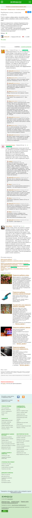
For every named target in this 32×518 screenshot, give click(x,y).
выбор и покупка (19, 18)
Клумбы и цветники (20, 9)
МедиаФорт (10, 499)
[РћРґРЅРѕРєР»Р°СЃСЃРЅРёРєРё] (26, 12)
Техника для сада (5, 455)
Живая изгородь (20, 442)
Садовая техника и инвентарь (6, 453)
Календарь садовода (6, 422)
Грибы (18, 420)
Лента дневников (5, 407)
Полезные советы (5, 428)
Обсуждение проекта (16, 492)
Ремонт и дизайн (5, 465)
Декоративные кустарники (7, 438)
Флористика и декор (6, 448)
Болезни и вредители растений (24, 425)
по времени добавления (26, 46)
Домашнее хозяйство (7, 472)
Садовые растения (21, 414)
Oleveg (7, 50)
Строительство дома (6, 463)
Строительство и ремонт (7, 462)
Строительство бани (6, 468)
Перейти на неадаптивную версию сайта (16, 6)
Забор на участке (20, 444)
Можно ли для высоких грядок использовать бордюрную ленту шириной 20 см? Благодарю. (14, 264)
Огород (18, 409)
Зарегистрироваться (7, 381)
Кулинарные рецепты (6, 482)
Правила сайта (25, 501)
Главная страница (6, 406)
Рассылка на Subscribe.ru (18, 400)
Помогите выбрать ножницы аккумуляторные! (22, 293)
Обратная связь (5, 501)
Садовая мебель (20, 451)
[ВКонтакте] (18, 397)
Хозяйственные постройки (7, 467)
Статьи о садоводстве (6, 411)
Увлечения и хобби (5, 480)
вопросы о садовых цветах (11, 17)
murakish (10, 161)
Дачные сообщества (6, 409)
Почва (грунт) (20, 424)
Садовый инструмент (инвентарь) (6, 458)
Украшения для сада (21, 452)
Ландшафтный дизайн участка (23, 435)
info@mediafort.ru (5, 508)
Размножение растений (22, 417)
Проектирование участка (22, 449)
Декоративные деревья (6, 437)
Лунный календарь (5, 423)
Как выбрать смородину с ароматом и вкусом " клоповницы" (15, 260)
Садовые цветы (4, 440)
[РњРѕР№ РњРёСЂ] (30, 12)
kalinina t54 (6, 36)
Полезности (4, 418)
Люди (2, 414)
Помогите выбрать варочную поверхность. (20, 348)
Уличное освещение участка (23, 446)
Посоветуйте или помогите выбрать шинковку (22, 305)
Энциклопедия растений (6, 420)
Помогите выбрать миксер (21, 327)
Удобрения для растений (22, 422)
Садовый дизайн (20, 447)
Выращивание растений (22, 415)
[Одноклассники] (23, 397)
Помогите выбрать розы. (21, 275)
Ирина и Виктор (9, 226)
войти (4, 383)
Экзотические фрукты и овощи (8, 445)
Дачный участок (11, 9)
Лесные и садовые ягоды (22, 410)
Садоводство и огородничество (21, 407)
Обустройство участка (23, 434)
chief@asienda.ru (22, 505)
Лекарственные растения (7, 425)
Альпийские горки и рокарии (23, 440)
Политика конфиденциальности (9, 503)
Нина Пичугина (15, 505)
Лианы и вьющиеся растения (8, 443)
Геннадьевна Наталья (10, 145)
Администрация (15, 501)
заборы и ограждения (10, 18)
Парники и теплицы (21, 427)
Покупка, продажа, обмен (7, 427)
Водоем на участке (21, 439)
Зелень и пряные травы (22, 412)
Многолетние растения (6, 442)
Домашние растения (6, 447)
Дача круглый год (5, 476)
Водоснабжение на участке (23, 454)
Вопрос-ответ (4, 9)
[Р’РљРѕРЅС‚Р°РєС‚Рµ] (28, 12)
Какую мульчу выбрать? (6, 259)
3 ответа (4, 39)
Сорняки (18, 419)
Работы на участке (5, 474)
